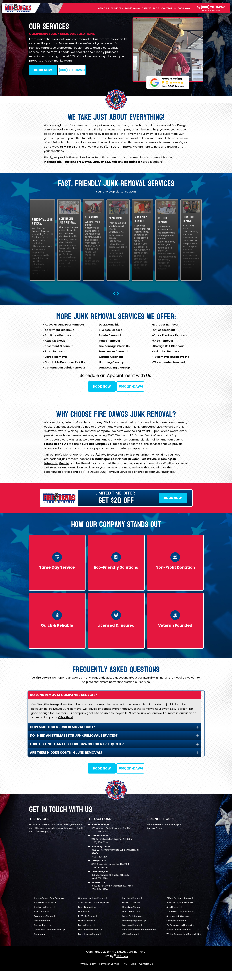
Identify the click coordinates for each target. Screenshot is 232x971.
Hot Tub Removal (131, 911)
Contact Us (168, 8)
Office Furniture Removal (170, 335)
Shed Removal (163, 341)
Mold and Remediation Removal (139, 929)
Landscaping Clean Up (114, 367)
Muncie (112, 162)
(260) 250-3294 (99, 842)
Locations (131, 8)
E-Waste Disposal (111, 330)
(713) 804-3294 (99, 889)
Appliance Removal (58, 335)
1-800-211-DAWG (120, 147)
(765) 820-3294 (99, 867)
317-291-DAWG (109, 454)
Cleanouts (39, 934)
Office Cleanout (164, 330)
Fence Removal (109, 341)
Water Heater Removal (169, 362)
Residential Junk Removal (179, 902)
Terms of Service (109, 963)
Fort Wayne (83, 162)
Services (116, 8)
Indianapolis (52, 162)
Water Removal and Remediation (183, 934)
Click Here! (65, 717)
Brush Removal (55, 351)
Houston (68, 162)
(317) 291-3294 (99, 831)
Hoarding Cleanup (111, 362)
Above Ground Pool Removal (64, 324)
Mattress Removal (165, 324)
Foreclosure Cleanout (113, 351)
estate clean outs (56, 444)
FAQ (125, 963)
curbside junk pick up (96, 444)
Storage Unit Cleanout (168, 346)
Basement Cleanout (59, 346)
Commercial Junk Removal (92, 898)
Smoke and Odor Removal (180, 911)
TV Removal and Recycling (171, 357)
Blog (156, 8)
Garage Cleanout (111, 357)
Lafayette (99, 162)
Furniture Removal (132, 898)
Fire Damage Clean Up (114, 346)
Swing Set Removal (166, 351)
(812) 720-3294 (99, 856)
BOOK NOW (43, 70)
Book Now (184, 8)
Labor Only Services (132, 916)
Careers (146, 8)
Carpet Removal (56, 357)
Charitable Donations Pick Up (65, 362)
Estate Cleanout (110, 335)
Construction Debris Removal (65, 367)
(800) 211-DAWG (213, 7)
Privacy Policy (87, 963)
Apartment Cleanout (59, 330)
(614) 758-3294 (99, 878)
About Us (103, 8)
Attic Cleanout (55, 341)
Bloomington (133, 162)
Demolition (84, 911)
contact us (67, 147)
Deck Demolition (110, 324)
